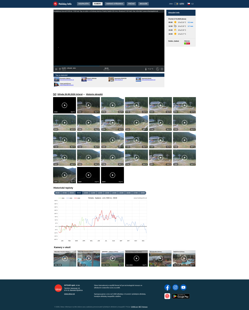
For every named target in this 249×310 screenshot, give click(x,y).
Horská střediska (114, 4)
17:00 (136, 193)
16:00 (128, 193)
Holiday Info (60, 2)
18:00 (143, 193)
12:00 (100, 193)
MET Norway (143, 307)
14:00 (114, 193)
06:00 (58, 193)
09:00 (79, 193)
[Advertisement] (181, 67)
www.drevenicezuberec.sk (67, 79)
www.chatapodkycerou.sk (66, 85)
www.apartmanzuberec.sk (148, 79)
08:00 (72, 193)
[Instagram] (175, 287)
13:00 (107, 193)
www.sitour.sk (69, 294)
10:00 (86, 193)
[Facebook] (167, 287)
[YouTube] (183, 287)
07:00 (65, 193)
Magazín (143, 4)
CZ (192, 4)
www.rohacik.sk (118, 79)
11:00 (93, 193)
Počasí (131, 4)
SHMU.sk (134, 307)
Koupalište (84, 4)
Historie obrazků (94, 94)
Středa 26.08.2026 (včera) (70, 94)
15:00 (121, 193)
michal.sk (89, 79)
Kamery (97, 4)
